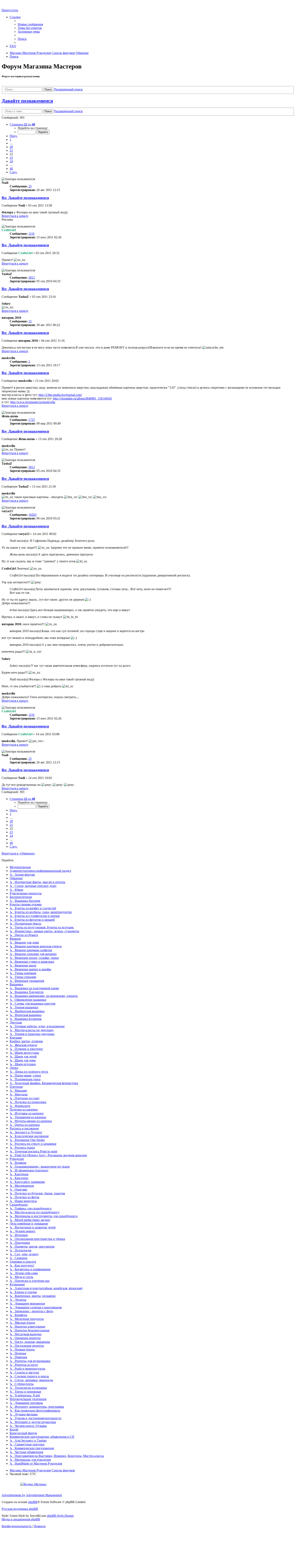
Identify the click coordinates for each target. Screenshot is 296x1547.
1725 (31, 420)
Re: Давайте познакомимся (25, 198)
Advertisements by (13, 1495)
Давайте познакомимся (27, 100)
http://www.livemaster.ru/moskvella (32, 402)
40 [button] (11, 168)
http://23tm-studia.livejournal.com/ (60, 395)
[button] (22, 124)
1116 (31, 233)
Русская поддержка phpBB (20, 1509)
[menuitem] (30, 24)
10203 (32, 514)
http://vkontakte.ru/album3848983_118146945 (82, 398)
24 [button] (11, 161)
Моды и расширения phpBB (21, 1519)
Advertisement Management (44, 1495)
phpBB (32, 1502)
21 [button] (11, 150)
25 (30, 186)
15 (30, 321)
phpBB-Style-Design (60, 1515)
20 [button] (11, 146)
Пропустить (10, 10)
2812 (31, 277)
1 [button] (10, 139)
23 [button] (11, 157)
